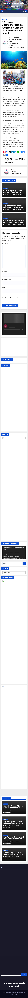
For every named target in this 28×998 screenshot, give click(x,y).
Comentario (5, 243)
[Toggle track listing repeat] (5, 332)
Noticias (4, 19)
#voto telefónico (20, 47)
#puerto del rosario (12, 45)
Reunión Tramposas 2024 (19, 159)
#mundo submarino (12, 43)
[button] (23, 11)
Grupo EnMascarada (14, 37)
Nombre (5, 271)
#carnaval (19, 39)
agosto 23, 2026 (9, 897)
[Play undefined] (5, 326)
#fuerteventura (11, 41)
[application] (14, 639)
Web (3, 287)
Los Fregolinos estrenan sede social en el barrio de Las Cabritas (9, 160)
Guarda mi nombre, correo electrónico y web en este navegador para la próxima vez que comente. (13, 300)
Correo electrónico (7, 279)
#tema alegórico (11, 47)
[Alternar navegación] (13, 11)
